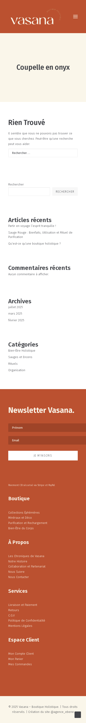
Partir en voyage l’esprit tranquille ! (32, 226)
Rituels (13, 363)
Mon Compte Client (21, 653)
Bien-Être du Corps (21, 528)
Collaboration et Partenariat (26, 566)
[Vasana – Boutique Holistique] (35, 16)
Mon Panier (15, 659)
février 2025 (16, 320)
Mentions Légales (20, 626)
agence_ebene (64, 712)
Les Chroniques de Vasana (26, 556)
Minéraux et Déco (20, 517)
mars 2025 (15, 313)
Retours (13, 610)
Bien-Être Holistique (21, 350)
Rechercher (16, 184)
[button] (75, 16)
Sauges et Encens (20, 357)
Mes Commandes (20, 664)
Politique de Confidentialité (26, 620)
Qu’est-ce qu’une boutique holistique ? (34, 243)
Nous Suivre (16, 571)
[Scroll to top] (78, 714)
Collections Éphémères (24, 512)
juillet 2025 (15, 307)
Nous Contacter (18, 577)
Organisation (16, 370)
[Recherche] (43, 153)
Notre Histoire (17, 561)
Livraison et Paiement (22, 605)
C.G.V (11, 615)
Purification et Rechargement (27, 523)
